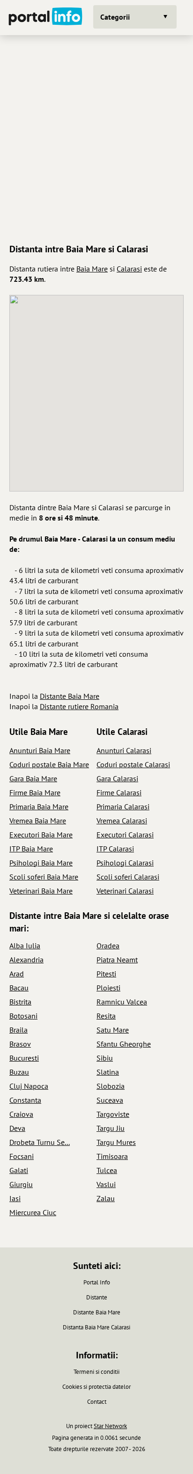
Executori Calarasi (125, 834)
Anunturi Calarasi (123, 750)
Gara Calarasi (117, 778)
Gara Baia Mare (33, 778)
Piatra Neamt (117, 959)
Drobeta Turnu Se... (39, 1142)
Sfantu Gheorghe (123, 1044)
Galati (18, 1170)
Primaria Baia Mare (38, 806)
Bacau (19, 987)
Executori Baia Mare (41, 834)
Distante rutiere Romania (79, 706)
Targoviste (112, 1114)
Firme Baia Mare (34, 792)
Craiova (21, 1114)
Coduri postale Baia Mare (49, 764)
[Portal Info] (45, 17)
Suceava (109, 1100)
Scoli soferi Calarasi (127, 876)
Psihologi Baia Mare (41, 862)
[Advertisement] (96, 138)
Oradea (107, 945)
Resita (106, 1015)
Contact (96, 1402)
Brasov (20, 1044)
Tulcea (106, 1170)
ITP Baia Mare (31, 848)
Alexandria (26, 959)
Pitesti (106, 973)
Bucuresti (24, 1058)
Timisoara (112, 1156)
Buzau (19, 1072)
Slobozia (110, 1086)
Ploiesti (108, 987)
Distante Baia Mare (69, 696)
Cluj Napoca (28, 1086)
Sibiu (104, 1058)
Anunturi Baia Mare (39, 750)
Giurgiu (21, 1184)
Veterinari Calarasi (125, 890)
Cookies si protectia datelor (96, 1387)
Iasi (15, 1198)
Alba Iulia (24, 945)
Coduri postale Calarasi (133, 764)
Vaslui (106, 1184)
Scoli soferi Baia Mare (43, 876)
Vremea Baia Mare (37, 820)
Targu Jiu (110, 1128)
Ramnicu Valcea (121, 1001)
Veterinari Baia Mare (41, 890)
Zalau (105, 1198)
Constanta (25, 1100)
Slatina (107, 1072)
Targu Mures (116, 1142)
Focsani (21, 1156)
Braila (18, 1029)
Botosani (23, 1015)
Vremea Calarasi (121, 820)
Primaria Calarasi (122, 806)
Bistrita (20, 1001)
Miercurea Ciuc (32, 1212)
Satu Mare (112, 1029)
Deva (17, 1128)
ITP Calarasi (115, 848)
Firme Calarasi (118, 792)
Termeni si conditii (96, 1372)
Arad (16, 973)
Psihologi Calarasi (125, 862)
